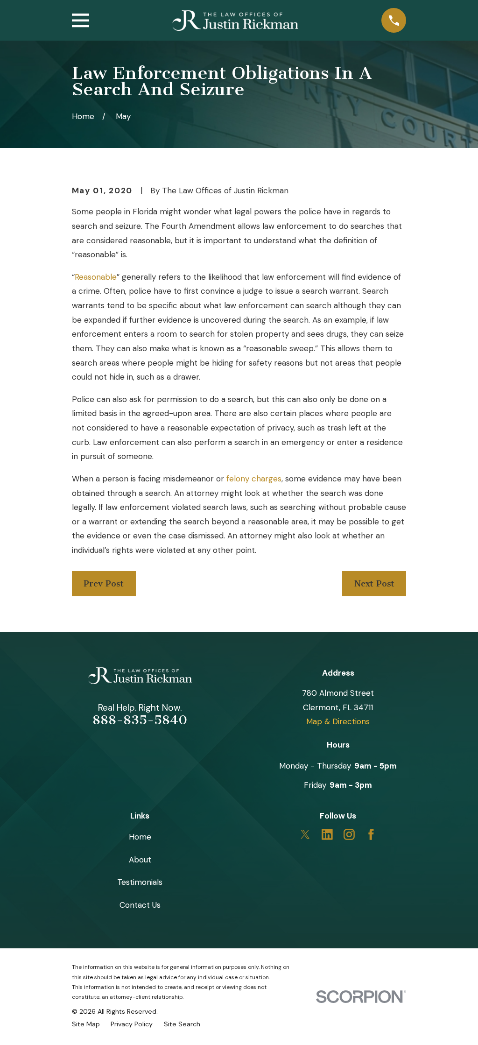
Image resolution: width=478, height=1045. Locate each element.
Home (140, 837)
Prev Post (104, 584)
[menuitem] (86, 1024)
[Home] (235, 20)
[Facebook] (371, 834)
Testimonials (139, 882)
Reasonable (96, 277)
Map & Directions (338, 721)
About (140, 859)
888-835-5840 (139, 720)
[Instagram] (349, 834)
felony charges (253, 478)
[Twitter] (305, 834)
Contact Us (140, 905)
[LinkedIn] (327, 834)
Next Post (374, 584)
